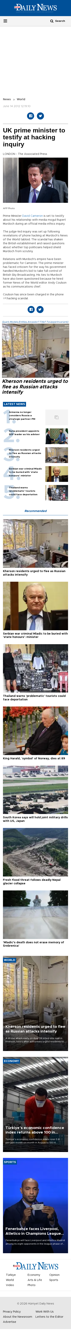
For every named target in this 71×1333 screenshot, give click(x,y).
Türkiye (11, 1275)
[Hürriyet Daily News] (35, 8)
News (7, 99)
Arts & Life (35, 1280)
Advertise (9, 1322)
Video (10, 1285)
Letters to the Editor (49, 1317)
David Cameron (32, 216)
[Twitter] (40, 115)
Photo (32, 1285)
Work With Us (45, 1311)
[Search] (51, 21)
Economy (34, 1275)
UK (4, 298)
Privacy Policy (12, 1311)
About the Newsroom (17, 1317)
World (21, 99)
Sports (53, 1280)
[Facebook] (30, 115)
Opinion (54, 1275)
